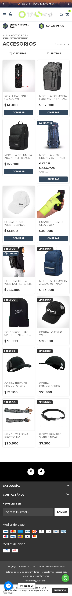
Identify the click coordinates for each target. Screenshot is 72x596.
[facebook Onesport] (41, 471)
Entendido (60, 590)
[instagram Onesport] (30, 471)
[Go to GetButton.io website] (8, 592)
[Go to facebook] (8, 585)
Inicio (5, 35)
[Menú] (5, 14)
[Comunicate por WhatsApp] (65, 578)
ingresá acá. (61, 572)
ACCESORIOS (18, 35)
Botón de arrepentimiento (36, 576)
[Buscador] (61, 14)
